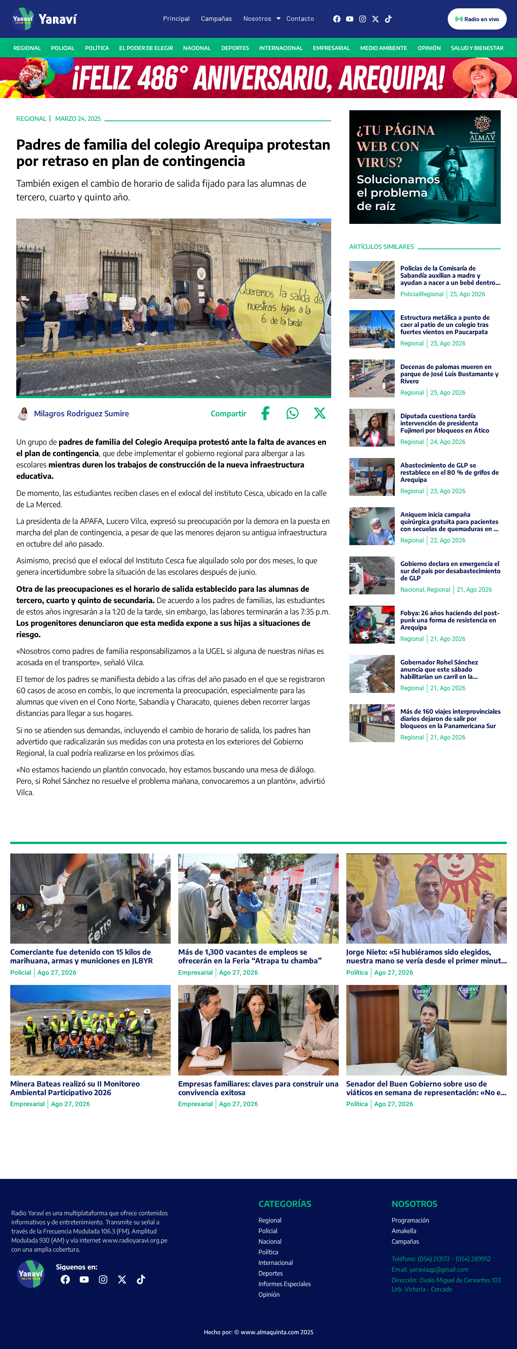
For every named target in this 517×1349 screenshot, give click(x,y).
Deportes (235, 48)
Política (97, 48)
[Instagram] (362, 19)
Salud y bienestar (477, 48)
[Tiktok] (388, 19)
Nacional (197, 48)
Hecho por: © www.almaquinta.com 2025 (258, 1332)
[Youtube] (349, 19)
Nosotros (257, 18)
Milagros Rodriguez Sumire (81, 413)
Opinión (429, 48)
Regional (27, 48)
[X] (319, 413)
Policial (63, 48)
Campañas (216, 18)
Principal (176, 18)
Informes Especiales (284, 1284)
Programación (410, 1220)
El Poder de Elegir (146, 48)
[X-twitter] (375, 19)
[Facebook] (337, 19)
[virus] (425, 221)
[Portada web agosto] (258, 96)
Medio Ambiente (383, 48)
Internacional (281, 48)
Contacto (300, 18)
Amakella (404, 1231)
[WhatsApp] (292, 413)
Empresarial (331, 48)
